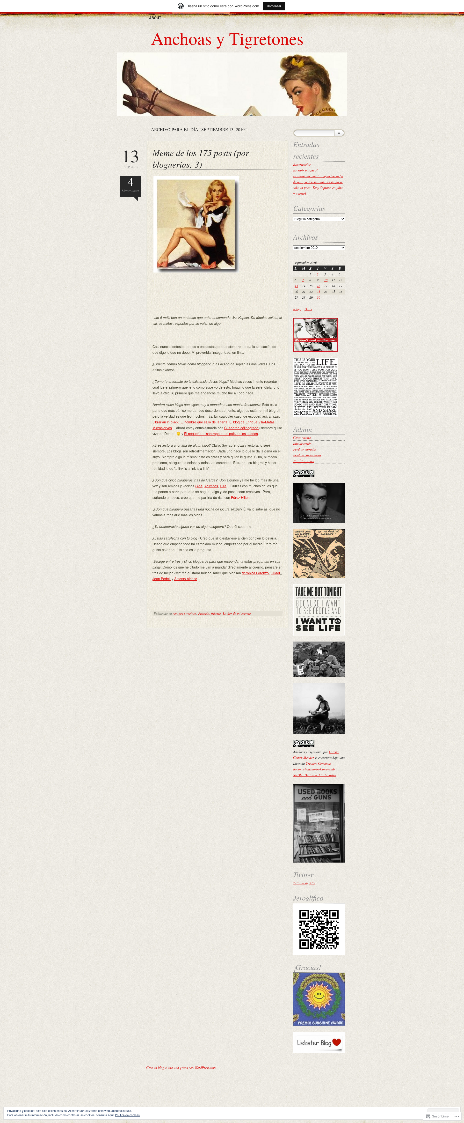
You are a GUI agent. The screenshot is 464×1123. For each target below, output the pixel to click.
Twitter (303, 874)
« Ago (297, 309)
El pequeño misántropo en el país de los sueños (221, 433)
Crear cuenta (302, 437)
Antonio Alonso (185, 578)
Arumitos (211, 485)
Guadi (275, 572)
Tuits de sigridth (304, 883)
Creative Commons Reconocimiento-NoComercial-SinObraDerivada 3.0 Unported (314, 769)
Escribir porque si (305, 170)
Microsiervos (162, 427)
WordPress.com (303, 460)
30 (318, 297)
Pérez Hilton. (241, 497)
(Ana (199, 485)
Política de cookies (127, 1115)
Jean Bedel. (161, 578)
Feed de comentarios (307, 455)
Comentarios (130, 184)
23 (318, 291)
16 (318, 285)
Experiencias (302, 164)
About (155, 17)
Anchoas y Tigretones (227, 38)
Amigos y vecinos (184, 613)
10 (325, 280)
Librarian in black (165, 422)
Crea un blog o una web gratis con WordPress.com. (181, 1067)
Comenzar (274, 6)
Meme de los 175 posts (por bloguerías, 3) (200, 158)
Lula (223, 485)
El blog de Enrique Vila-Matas (251, 422)
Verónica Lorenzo (255, 572)
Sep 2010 (130, 158)
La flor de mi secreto (237, 613)
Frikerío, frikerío (209, 613)
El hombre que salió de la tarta (204, 422)
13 (296, 285)
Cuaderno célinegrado (241, 427)
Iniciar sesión (302, 443)
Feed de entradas (304, 449)
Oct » (308, 309)
